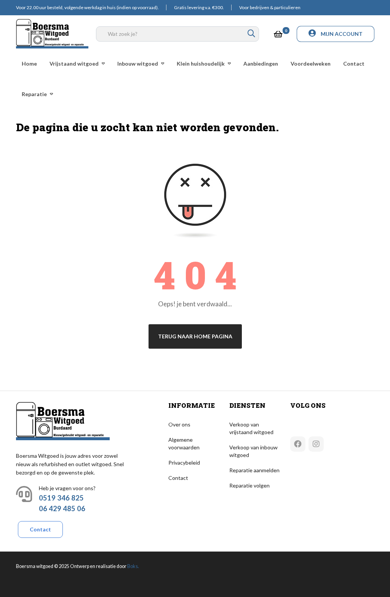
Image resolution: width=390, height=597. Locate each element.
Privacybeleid (184, 462)
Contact (40, 529)
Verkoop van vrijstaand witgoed (251, 428)
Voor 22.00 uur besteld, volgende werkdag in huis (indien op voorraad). (87, 7)
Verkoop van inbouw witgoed (253, 451)
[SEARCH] (251, 34)
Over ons (179, 424)
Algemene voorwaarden (184, 443)
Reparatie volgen (249, 485)
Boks (132, 566)
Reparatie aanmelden (254, 470)
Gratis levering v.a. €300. (199, 7)
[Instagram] (316, 444)
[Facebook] (297, 444)
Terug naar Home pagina (195, 336)
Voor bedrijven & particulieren (269, 7)
